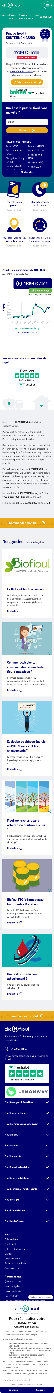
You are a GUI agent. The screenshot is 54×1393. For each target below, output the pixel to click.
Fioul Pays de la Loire (15, 1210)
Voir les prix (25, 130)
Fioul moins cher (12, 1268)
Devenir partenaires (13, 1291)
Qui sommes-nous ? (14, 1281)
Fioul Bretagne (12, 1199)
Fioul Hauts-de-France (16, 1112)
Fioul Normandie (13, 1156)
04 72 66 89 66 (19, 1048)
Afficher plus (27, 171)
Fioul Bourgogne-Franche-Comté (21, 1188)
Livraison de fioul (12, 1258)
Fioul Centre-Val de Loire (17, 1177)
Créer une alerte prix (27, 82)
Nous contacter (12, 1295)
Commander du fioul (24, 1016)
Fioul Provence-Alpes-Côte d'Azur (21, 1123)
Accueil (5, 14)
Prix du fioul (10, 1244)
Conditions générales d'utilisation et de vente (25, 1300)
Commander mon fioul (24, 523)
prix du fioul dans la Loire (21, 71)
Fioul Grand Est (12, 1134)
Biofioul (8, 1253)
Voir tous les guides (35, 542)
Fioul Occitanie (12, 1145)
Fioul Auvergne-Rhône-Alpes (19, 1102)
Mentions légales (12, 1286)
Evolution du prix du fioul (16, 1263)
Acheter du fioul (12, 1239)
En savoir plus (14, 209)
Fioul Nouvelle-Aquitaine (17, 1167)
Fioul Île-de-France (14, 1221)
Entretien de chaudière (15, 1248)
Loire (37, 14)
